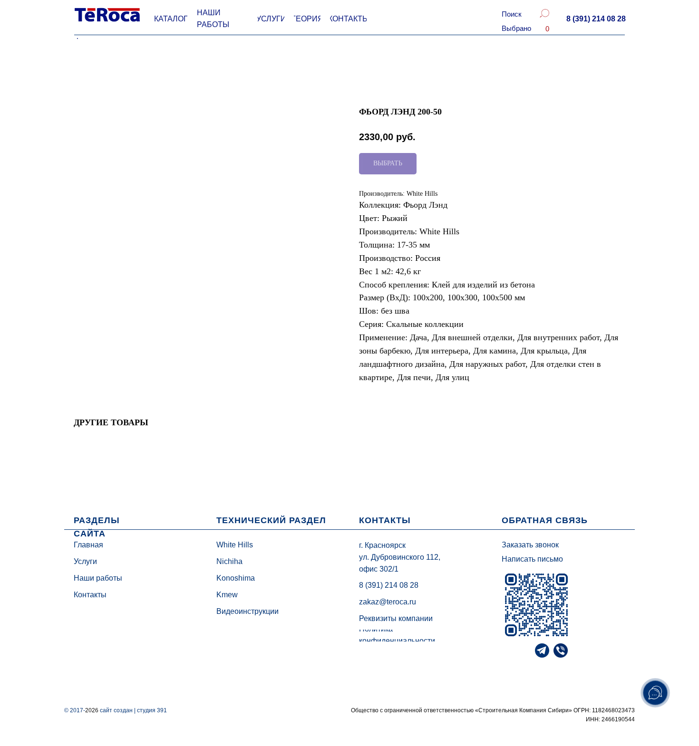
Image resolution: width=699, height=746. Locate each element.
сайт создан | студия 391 (133, 710)
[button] (595, 19)
